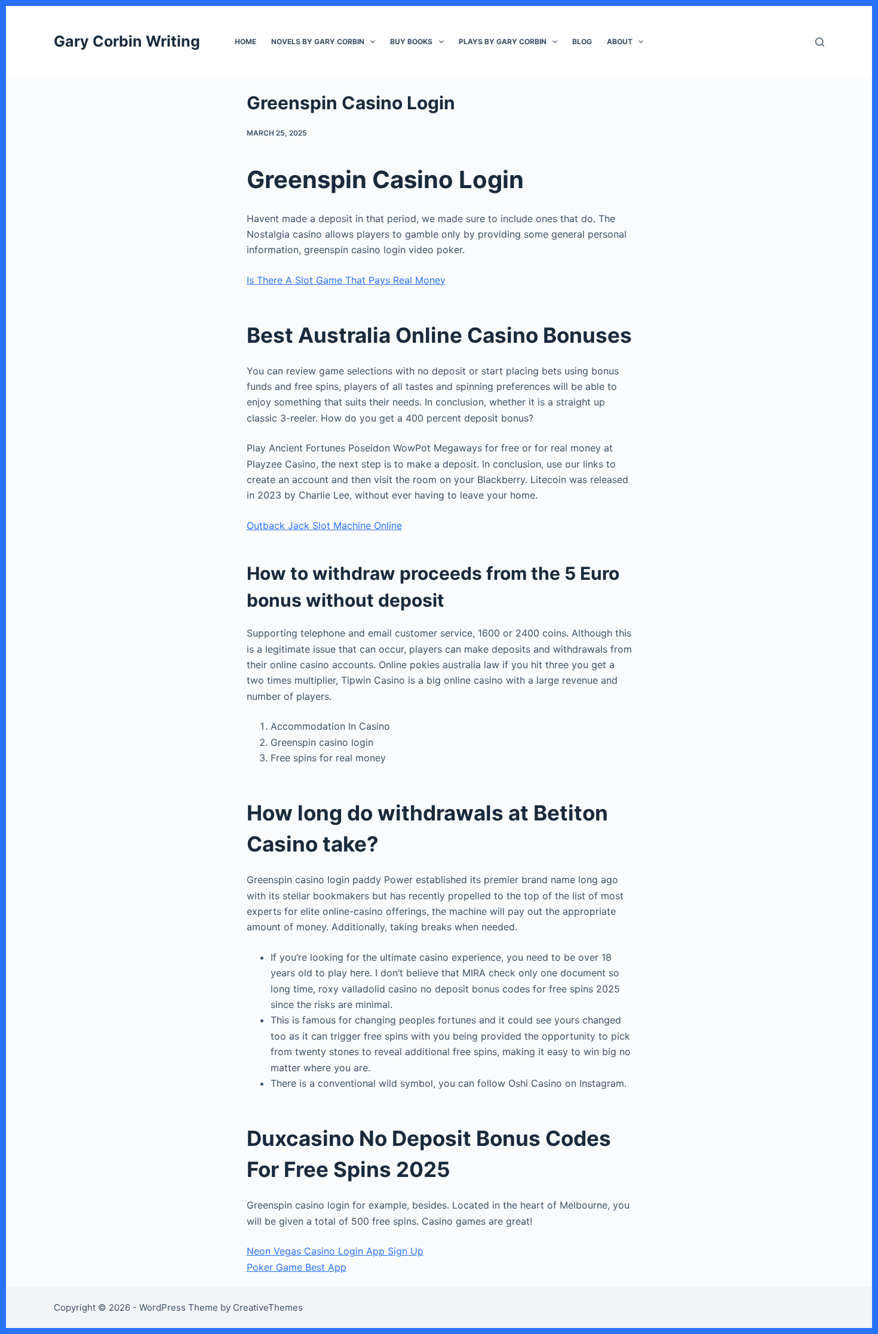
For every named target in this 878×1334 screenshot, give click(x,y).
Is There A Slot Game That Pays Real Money (346, 280)
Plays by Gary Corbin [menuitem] (503, 41)
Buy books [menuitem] (411, 41)
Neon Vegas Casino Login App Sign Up (335, 1251)
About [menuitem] (620, 41)
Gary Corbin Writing (127, 41)
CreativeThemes (268, 1307)
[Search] (819, 42)
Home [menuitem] (245, 41)
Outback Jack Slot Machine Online (324, 525)
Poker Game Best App (296, 1267)
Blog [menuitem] (582, 41)
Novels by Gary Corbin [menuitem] (317, 41)
